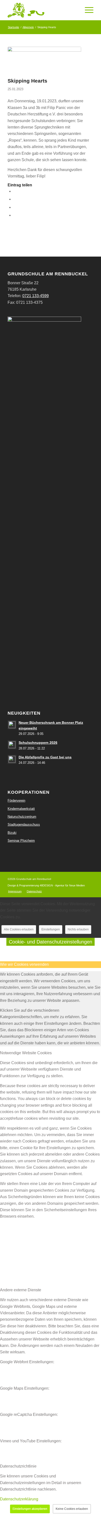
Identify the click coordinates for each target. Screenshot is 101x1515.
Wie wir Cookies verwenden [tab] (24, 964)
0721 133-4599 (35, 296)
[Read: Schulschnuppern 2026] (12, 744)
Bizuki (12, 832)
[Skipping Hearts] (44, 61)
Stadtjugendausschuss (24, 824)
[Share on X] (14, 199)
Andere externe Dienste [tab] (20, 1290)
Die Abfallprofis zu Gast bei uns (45, 757)
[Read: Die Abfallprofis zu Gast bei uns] (12, 759)
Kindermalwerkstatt (21, 809)
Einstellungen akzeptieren (30, 1509)
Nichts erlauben (78, 929)
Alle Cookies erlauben (19, 929)
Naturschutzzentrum (22, 816)
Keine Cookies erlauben (72, 1509)
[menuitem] (15, 891)
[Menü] (86, 10)
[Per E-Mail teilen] (14, 215)
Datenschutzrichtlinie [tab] (18, 1466)
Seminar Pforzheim (21, 840)
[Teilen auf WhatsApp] (14, 207)
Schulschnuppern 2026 (38, 743)
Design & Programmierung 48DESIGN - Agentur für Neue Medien (46, 885)
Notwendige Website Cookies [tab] (26, 1053)
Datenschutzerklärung (19, 1499)
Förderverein (16, 800)
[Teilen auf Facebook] (14, 191)
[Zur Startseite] (42, 10)
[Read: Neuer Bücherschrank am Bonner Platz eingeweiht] (12, 724)
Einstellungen (50, 929)
